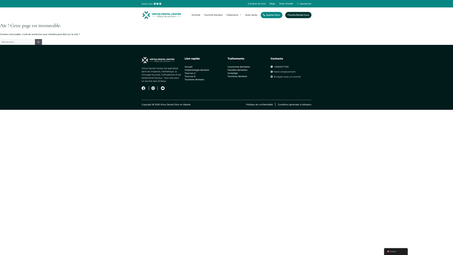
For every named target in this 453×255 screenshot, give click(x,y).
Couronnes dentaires (239, 67)
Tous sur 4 (190, 73)
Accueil (188, 67)
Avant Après (251, 15)
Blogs (272, 3)
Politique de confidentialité (259, 104)
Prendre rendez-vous (298, 15)
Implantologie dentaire (197, 70)
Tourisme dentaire (213, 15)
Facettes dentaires (237, 70)
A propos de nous (257, 3)
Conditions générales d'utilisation (294, 104)
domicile (196, 15)
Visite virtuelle (286, 3)
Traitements (232, 15)
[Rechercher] (38, 42)
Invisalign (233, 73)
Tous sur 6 (190, 76)
